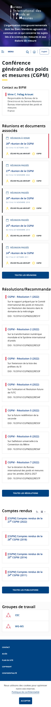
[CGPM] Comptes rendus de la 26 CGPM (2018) (25, 538)
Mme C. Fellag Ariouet (20, 94)
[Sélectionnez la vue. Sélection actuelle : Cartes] (43, 511)
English (44, 51)
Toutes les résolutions (25, 493)
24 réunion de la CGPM (20, 253)
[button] (37, 512)
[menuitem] (6, 647)
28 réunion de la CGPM (20, 143)
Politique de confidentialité (25, 692)
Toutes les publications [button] (25, 590)
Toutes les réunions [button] (25, 275)
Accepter (25, 700)
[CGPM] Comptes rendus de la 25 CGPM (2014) (25, 555)
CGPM (38, 153)
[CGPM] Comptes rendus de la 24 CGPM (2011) (25, 573)
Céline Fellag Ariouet (20, 153)
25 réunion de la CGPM (20, 225)
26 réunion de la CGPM (20, 198)
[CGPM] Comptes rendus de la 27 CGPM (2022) (25, 520)
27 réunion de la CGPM (20, 171)
